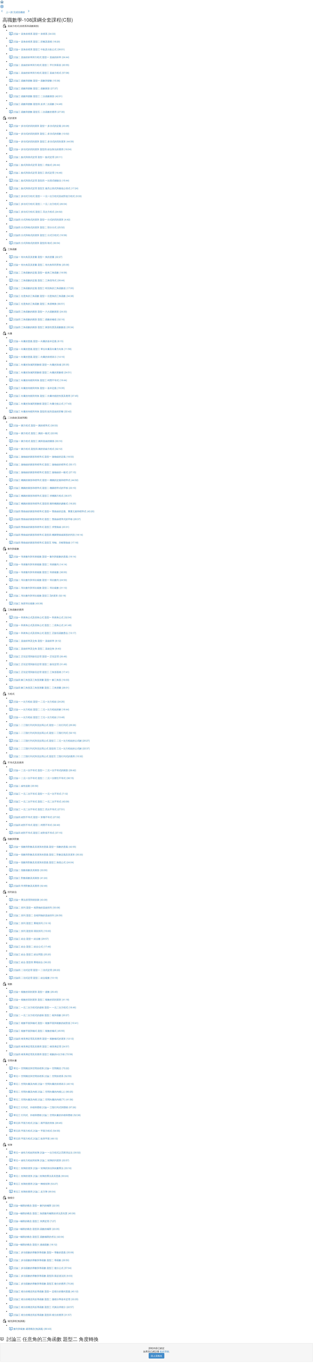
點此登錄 (164, 1351)
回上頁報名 (156, 1355)
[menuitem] (2, 7)
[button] (2, 3)
